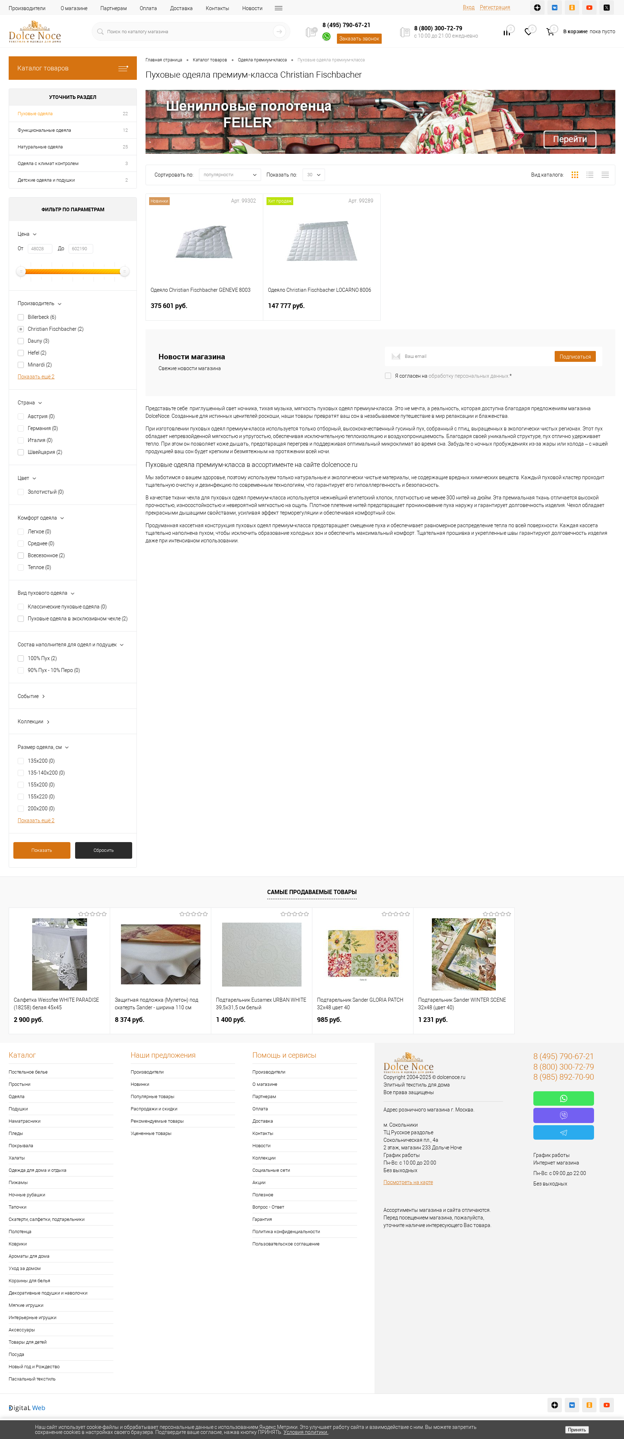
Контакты (217, 8)
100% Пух (42, 658)
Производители (27, 8)
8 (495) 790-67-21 (346, 25)
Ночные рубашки (27, 1194)
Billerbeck (42, 317)
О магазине (74, 8)
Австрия (41, 416)
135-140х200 (46, 773)
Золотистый (46, 492)
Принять (577, 1430)
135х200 (41, 761)
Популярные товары (152, 1096)
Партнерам (113, 8)
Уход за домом (25, 1268)
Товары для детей (28, 1342)
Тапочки (17, 1207)
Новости (252, 8)
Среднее (41, 543)
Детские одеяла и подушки (46, 180)
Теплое (39, 567)
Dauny (38, 341)
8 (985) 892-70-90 (563, 1077)
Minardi (40, 365)
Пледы (16, 1133)
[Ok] (572, 7)
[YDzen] (537, 7)
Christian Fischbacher (56, 329)
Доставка (181, 8)
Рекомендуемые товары (157, 1121)
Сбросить (104, 850)
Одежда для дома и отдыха (37, 1170)
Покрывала (21, 1145)
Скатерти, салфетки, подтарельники (46, 1219)
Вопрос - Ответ (268, 1207)
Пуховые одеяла (35, 113)
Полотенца (20, 1231)
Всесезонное (46, 555)
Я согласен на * (453, 376)
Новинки (140, 1084)
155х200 (41, 785)
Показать (41, 850)
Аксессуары (22, 1329)
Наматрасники (24, 1121)
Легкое (39, 531)
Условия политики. (305, 1432)
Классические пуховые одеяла (67, 607)
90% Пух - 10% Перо (54, 670)
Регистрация (495, 7)
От (20, 248)
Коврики (18, 1244)
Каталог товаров (43, 68)
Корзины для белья (29, 1280)
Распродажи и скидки (154, 1108)
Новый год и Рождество (34, 1366)
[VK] (554, 7)
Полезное (262, 1194)
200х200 (41, 808)
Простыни (19, 1084)
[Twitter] (606, 7)
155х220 (41, 796)
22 (125, 113)
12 (125, 130)
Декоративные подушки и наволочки (48, 1293)
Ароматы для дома (29, 1256)
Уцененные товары (151, 1133)
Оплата (148, 8)
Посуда (16, 1354)
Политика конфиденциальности (286, 1231)
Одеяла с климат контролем (48, 163)
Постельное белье (28, 1072)
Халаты (17, 1158)
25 (125, 146)
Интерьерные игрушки (32, 1317)
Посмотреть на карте (408, 1182)
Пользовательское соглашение (286, 1244)
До (61, 248)
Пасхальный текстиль (32, 1379)
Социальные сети (271, 1170)
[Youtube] (589, 7)
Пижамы (18, 1182)
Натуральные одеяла (40, 146)
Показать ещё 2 (36, 377)
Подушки (18, 1108)
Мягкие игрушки (26, 1305)
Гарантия (262, 1219)
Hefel (37, 353)
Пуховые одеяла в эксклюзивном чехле (78, 618)
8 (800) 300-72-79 (438, 28)
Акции (258, 1182)
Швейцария (45, 452)
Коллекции (264, 1158)
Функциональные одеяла (44, 130)
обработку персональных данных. (469, 376)
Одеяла (17, 1096)
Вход (468, 7)
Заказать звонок (359, 39)
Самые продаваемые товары (312, 892)
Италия (40, 440)
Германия (43, 428)
